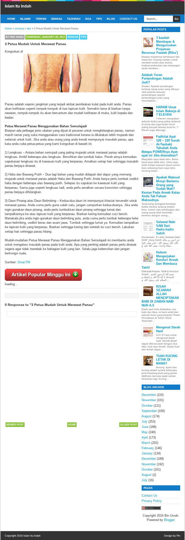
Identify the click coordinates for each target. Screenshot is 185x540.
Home (11, 18)
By (15, 36)
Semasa (56, 18)
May (145, 432)
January (147, 453)
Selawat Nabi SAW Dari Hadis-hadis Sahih (165, 227)
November (149, 400)
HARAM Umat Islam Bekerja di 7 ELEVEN (168, 110)
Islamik (25, 18)
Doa (88, 18)
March (146, 443)
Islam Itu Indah (18, 6)
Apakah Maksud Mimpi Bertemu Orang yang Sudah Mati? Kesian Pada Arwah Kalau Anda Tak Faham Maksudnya (161, 189)
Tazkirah (73, 18)
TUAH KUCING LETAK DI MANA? (167, 359)
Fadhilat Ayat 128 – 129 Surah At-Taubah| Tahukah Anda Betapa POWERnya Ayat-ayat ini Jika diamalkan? (161, 146)
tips (83, 36)
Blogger (169, 520)
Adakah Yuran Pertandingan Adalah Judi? (157, 78)
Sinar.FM (24, 262)
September (149, 411)
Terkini (41, 18)
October (147, 405)
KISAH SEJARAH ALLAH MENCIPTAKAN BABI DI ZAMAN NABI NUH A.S (160, 296)
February (148, 448)
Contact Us (128, 18)
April (145, 437)
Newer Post (15, 424)
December (149, 395)
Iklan (111, 18)
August (147, 416)
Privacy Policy (152, 501)
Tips (99, 18)
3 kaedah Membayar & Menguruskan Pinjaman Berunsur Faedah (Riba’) (160, 45)
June (145, 427)
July (144, 421)
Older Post (128, 424)
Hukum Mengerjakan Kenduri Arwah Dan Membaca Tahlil (160, 259)
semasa (73, 36)
